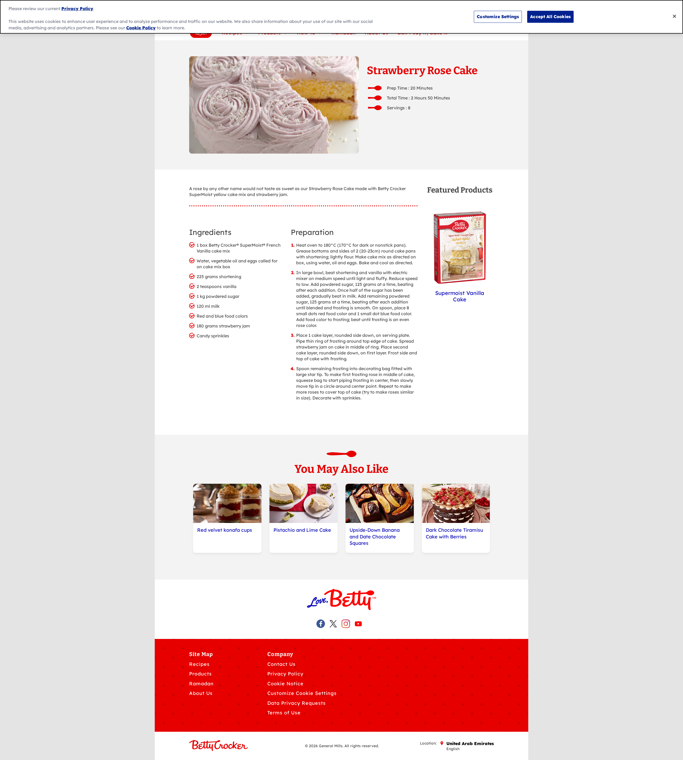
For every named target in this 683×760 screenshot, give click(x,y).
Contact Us (281, 664)
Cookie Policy (141, 27)
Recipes (199, 664)
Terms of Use (284, 713)
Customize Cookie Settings (302, 693)
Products (200, 674)
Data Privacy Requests (296, 703)
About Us (201, 693)
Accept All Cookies (550, 16)
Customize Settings (498, 16)
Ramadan (201, 684)
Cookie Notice (285, 684)
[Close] (674, 16)
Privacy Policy (285, 674)
